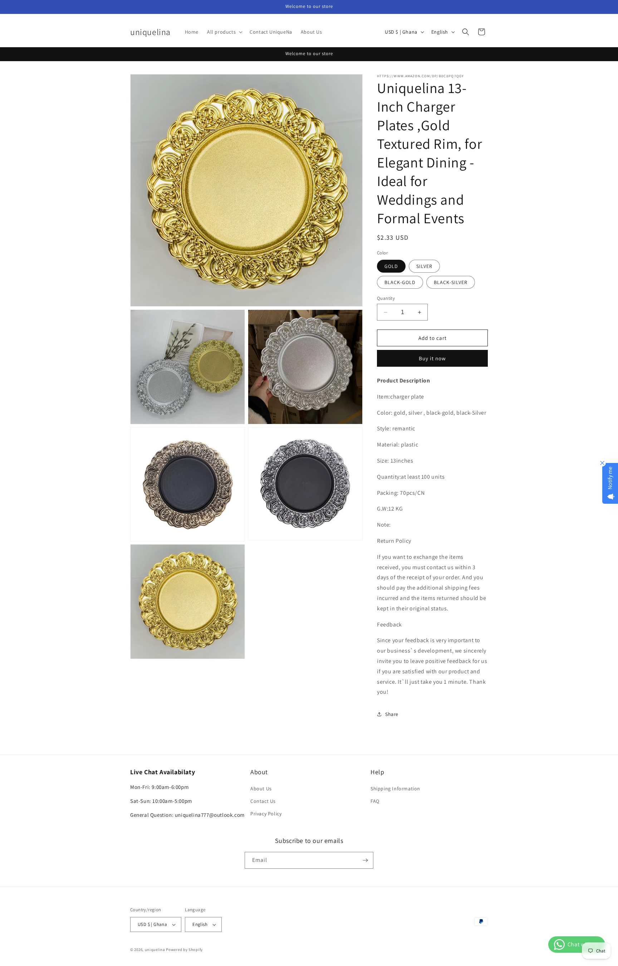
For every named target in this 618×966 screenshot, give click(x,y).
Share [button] (391, 714)
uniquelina (155, 949)
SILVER (424, 266)
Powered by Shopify (184, 949)
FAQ (375, 801)
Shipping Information (395, 788)
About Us (261, 788)
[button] (224, 31)
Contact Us (263, 801)
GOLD (391, 266)
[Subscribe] (365, 860)
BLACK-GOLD (400, 282)
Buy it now (432, 358)
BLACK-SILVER (450, 282)
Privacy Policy (265, 813)
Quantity (386, 298)
